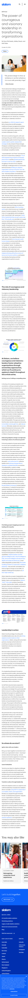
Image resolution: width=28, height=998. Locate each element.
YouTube (21, 952)
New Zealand (5, 965)
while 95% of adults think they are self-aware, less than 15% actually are (13, 217)
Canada (4, 945)
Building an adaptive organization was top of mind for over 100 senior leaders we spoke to (13, 169)
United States (5, 973)
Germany (4, 950)
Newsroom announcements (9, 926)
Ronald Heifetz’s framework (9, 485)
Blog (3, 929)
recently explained (7, 817)
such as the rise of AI (13, 461)
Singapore (5, 967)
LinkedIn (21, 942)
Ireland (4, 953)
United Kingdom (6, 970)
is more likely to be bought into (10, 424)
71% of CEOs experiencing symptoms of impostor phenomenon (13, 157)
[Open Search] (19, 4)
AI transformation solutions (9, 918)
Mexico (4, 959)
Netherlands (5, 962)
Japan (3, 956)
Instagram (22, 949)
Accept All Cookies (14, 995)
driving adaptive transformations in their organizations (13, 638)
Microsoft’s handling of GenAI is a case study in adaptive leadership (14, 564)
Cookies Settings (14, 991)
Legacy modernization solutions (10, 923)
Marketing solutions (7, 921)
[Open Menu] (24, 4)
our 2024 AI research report (16, 122)
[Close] (26, 976)
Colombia (4, 947)
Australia (4, 942)
